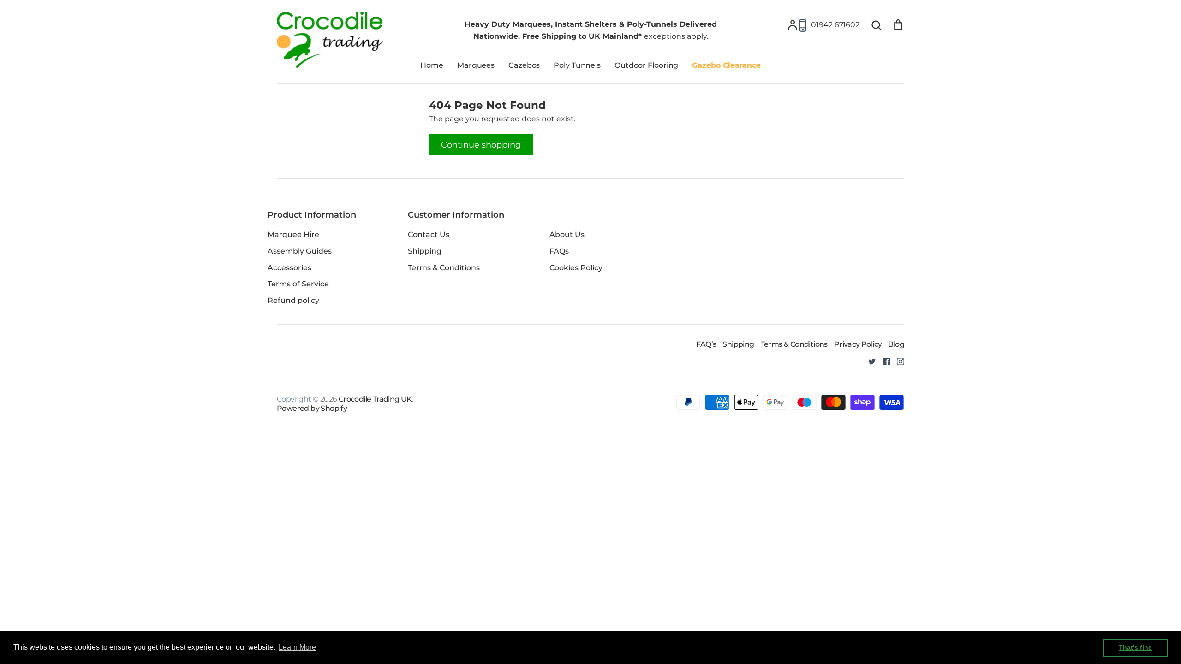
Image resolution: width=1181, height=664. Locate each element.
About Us (567, 234)
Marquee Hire (293, 234)
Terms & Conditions (444, 267)
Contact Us (428, 234)
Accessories (289, 267)
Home (431, 65)
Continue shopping (481, 144)
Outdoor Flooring (646, 65)
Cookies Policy (575, 267)
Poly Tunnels (577, 65)
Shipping (424, 251)
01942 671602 (835, 24)
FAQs (559, 251)
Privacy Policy (858, 344)
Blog (896, 344)
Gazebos (524, 65)
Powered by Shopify (312, 408)
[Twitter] (868, 360)
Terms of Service (298, 283)
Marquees (476, 65)
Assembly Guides (300, 251)
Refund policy (293, 300)
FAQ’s (706, 344)
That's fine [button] (1135, 647)
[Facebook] (883, 360)
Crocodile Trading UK (375, 399)
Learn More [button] (297, 647)
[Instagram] (897, 360)
